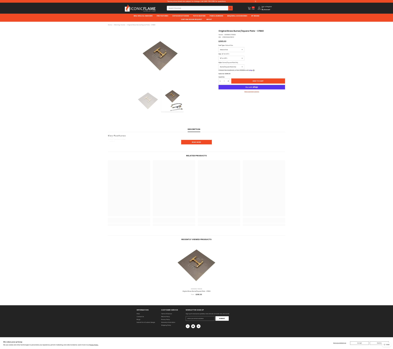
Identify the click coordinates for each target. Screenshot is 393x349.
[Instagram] (193, 326)
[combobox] (197, 8)
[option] (160, 55)
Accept (359, 343)
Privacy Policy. (93, 345)
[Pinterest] (198, 326)
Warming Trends (119, 25)
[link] (129, 221)
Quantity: (222, 77)
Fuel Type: (226, 45)
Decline (379, 343)
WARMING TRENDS (230, 35)
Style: (228, 62)
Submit (222, 318)
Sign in (263, 7)
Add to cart (258, 81)
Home (110, 25)
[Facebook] (188, 326)
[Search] (200, 8)
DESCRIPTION (194, 129)
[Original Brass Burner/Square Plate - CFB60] (196, 265)
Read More (196, 142)
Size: (224, 54)
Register (269, 6)
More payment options (251, 92)
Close (255, 1)
